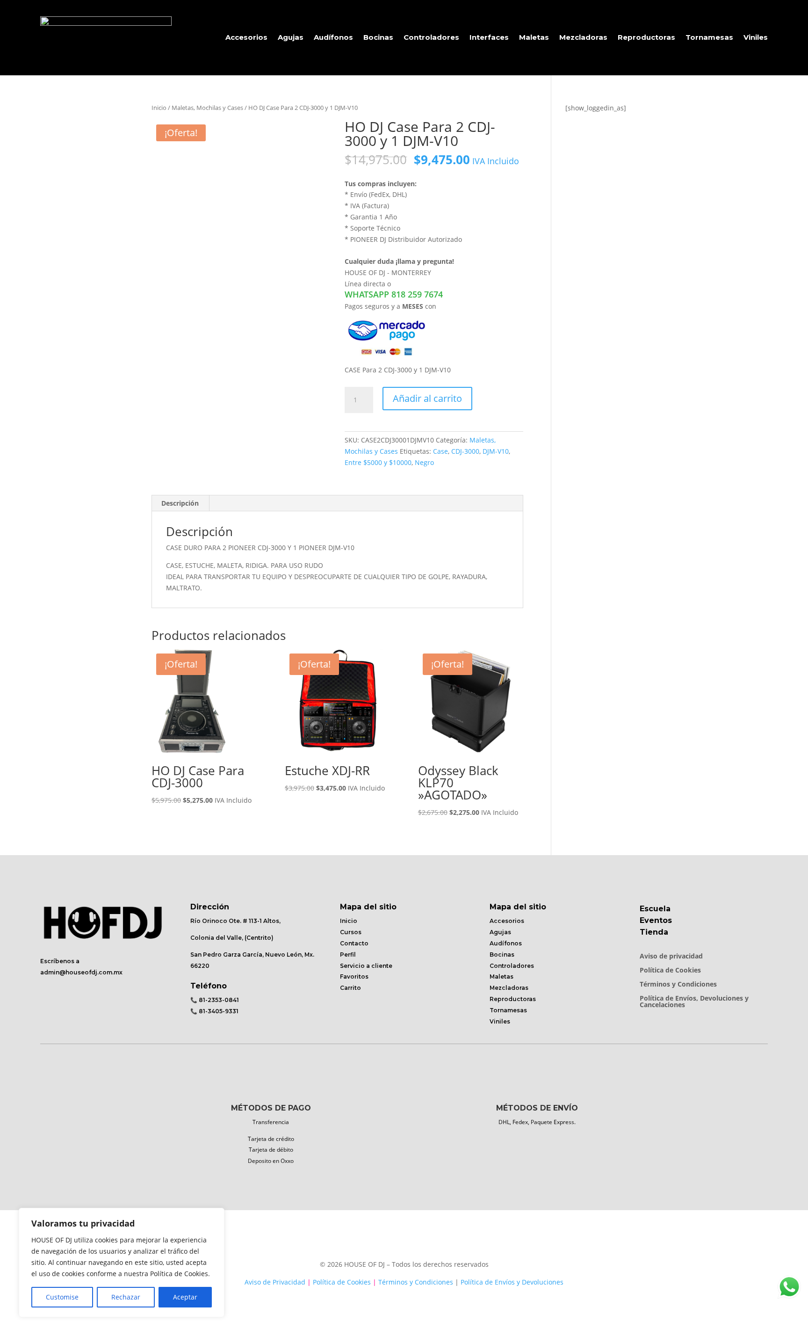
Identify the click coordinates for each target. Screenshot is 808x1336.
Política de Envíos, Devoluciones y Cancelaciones (694, 1002)
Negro (424, 462)
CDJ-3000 (465, 451)
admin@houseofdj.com (76, 972)
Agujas (290, 37)
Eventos (656, 920)
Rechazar (125, 1296)
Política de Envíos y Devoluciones (512, 1282)
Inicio (159, 107)
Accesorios (246, 37)
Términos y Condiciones (678, 984)
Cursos (350, 932)
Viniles (755, 37)
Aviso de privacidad (671, 956)
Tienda (654, 932)
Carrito (350, 987)
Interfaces (489, 37)
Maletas (534, 37)
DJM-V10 (496, 451)
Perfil (348, 954)
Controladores (431, 37)
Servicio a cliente (366, 965)
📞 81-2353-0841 (214, 999)
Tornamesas (709, 37)
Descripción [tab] (180, 503)
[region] (121, 1262)
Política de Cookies (670, 970)
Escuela (655, 908)
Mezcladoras (583, 37)
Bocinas (378, 37)
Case (440, 451)
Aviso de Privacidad (275, 1282)
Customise (62, 1296)
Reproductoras (646, 37)
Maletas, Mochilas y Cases (207, 107)
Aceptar (185, 1296)
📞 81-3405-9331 (214, 1011)
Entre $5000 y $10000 (378, 462)
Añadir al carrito (427, 398)
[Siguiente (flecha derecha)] (791, 668)
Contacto (354, 943)
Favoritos (354, 976)
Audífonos (333, 37)
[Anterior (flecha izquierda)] (16, 668)
